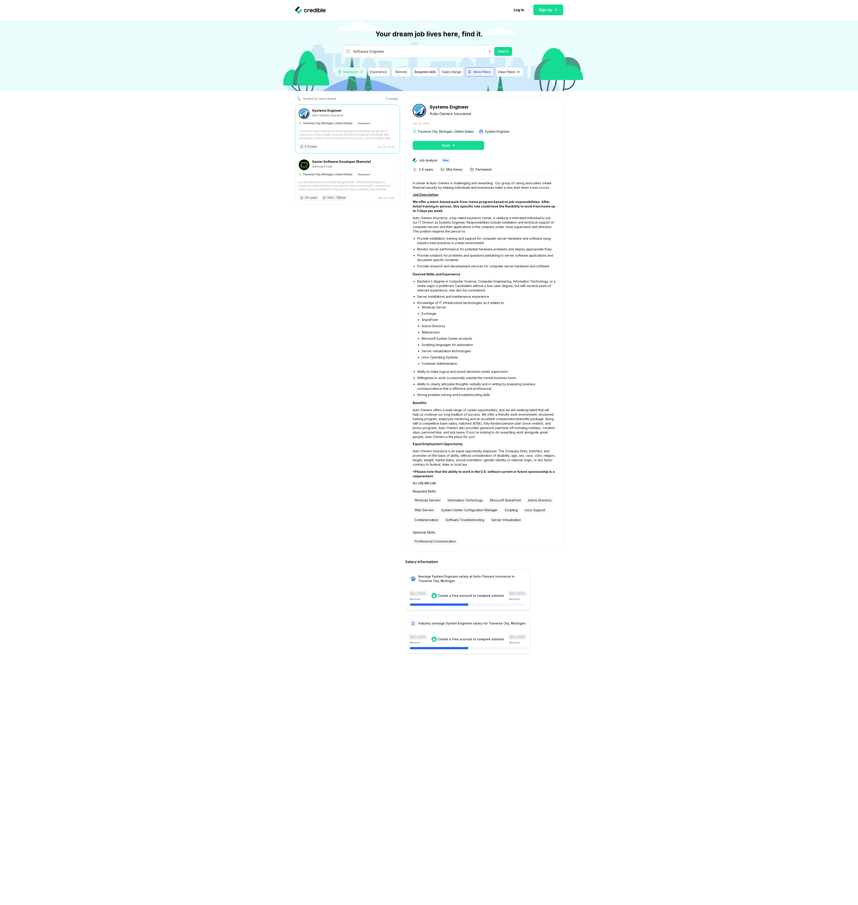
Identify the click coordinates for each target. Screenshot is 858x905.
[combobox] (351, 72)
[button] (489, 51)
